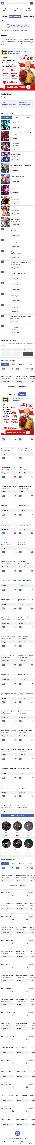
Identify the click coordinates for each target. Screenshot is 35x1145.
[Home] (4, 1142)
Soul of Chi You (22, 564)
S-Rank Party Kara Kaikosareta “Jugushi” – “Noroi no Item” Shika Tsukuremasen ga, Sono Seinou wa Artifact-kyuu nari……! (9, 660)
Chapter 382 (15, 213)
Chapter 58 (19, 990)
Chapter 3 (4, 704)
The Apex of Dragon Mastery (9, 488)
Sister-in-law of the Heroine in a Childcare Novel (9, 737)
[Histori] (22, 1142)
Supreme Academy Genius (8, 583)
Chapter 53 (22, 742)
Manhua (30, 364)
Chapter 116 (22, 646)
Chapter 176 (15, 170)
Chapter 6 (4, 990)
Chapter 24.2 (22, 665)
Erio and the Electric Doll (22, 884)
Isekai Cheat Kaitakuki (7, 912)
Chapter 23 (5, 474)
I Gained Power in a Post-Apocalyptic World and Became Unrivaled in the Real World (26, 507)
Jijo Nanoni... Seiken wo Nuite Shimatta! (7, 884)
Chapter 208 (15, 268)
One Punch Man (15, 327)
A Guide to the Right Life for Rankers (9, 564)
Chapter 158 (15, 127)
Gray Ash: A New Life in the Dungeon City (9, 718)
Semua (5, 364)
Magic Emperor (15, 143)
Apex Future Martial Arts (24, 622)
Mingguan (7, 117)
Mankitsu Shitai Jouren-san (25, 660)
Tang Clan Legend (20, 1082)
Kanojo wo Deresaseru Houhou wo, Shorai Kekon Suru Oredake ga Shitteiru (9, 699)
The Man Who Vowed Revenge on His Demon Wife (7, 1009)
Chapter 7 (4, 1014)
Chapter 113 (22, 723)
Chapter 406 (5, 550)
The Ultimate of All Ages (17, 176)
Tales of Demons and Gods (25, 583)
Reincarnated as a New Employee (22, 1009)
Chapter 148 (20, 941)
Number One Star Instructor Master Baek (9, 794)
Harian (17, 117)
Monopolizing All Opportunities (26, 737)
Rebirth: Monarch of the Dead (9, 756)
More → (31, 900)
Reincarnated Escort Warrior (25, 718)
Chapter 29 (5, 742)
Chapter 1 (4, 889)
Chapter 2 (21, 608)
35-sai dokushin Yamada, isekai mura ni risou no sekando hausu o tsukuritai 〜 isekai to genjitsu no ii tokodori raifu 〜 (7, 961)
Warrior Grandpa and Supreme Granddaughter (26, 641)
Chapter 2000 (15, 224)
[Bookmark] (13, 1142)
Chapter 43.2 (20, 382)
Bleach (13, 198)
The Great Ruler (5, 545)
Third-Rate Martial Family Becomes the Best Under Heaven (9, 468)
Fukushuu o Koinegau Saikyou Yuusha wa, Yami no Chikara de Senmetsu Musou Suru (7, 376)
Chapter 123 (15, 192)
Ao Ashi (13, 208)
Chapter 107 (15, 322)
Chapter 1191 (15, 235)
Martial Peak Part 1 (16, 219)
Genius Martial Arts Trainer (8, 449)
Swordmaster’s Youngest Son (19, 262)
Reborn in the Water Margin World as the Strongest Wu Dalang (26, 449)
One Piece (13, 230)
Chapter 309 (15, 332)
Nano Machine (15, 295)
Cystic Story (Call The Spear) (7, 936)
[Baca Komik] (3, 3)
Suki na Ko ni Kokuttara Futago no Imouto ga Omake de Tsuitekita (7, 985)
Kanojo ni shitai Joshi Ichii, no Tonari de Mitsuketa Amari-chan (7, 1033)
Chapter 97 (22, 474)
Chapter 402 (15, 257)
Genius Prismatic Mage (24, 488)
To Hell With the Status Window (9, 775)
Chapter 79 (22, 454)
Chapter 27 (5, 780)
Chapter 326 (15, 300)
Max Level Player (15, 306)
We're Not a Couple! (6, 1082)
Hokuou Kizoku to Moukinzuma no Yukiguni (22, 1033)
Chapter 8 (4, 966)
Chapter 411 (15, 159)
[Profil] (30, 1142)
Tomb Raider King (16, 154)
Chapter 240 (5, 493)
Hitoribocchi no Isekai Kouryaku (22, 912)
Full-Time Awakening (17, 122)
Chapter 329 (20, 917)
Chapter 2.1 (20, 966)
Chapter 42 (5, 723)
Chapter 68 (19, 1014)
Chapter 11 (22, 512)
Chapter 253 (5, 941)
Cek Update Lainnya (17, 823)
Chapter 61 (5, 646)
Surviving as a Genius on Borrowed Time (26, 526)
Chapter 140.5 (6, 382)
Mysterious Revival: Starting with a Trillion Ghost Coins (26, 679)
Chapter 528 (22, 589)
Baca (6, 843)
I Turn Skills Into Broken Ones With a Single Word (9, 526)
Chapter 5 (19, 1039)
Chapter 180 (15, 289)
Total (28, 117)
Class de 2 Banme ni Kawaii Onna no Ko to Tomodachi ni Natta (22, 376)
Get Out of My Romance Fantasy (26, 603)
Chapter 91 (22, 531)
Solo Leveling (14, 284)
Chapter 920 (5, 627)
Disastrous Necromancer (18, 241)
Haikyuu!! (13, 252)
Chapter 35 (5, 917)
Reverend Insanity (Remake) (22, 1131)
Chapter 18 (5, 531)
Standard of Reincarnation (18, 273)
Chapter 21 (5, 819)
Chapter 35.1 (5, 665)
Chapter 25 (22, 569)
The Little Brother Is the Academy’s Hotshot (22, 1058)
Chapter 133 (20, 1063)
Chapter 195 (15, 278)
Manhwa (21, 364)
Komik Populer (23, 387)
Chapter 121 (5, 454)
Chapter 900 (15, 149)
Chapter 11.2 (5, 1039)
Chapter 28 (19, 1136)
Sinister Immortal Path (7, 603)
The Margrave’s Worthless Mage (9, 814)
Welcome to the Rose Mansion (9, 641)
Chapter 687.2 (16, 203)
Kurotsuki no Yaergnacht (22, 985)
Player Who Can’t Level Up (25, 756)
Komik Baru (22, 894)
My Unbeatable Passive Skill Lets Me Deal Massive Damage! (22, 936)
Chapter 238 (22, 761)
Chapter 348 (22, 627)
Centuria (20, 468)
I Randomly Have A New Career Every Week (9, 622)
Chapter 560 (15, 181)
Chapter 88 (14, 138)
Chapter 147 (5, 800)
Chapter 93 (5, 589)
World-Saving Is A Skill (24, 794)
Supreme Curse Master (22, 1106)
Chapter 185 (5, 684)
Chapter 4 (4, 761)
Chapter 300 (15, 246)
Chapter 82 (22, 493)
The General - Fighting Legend (26, 775)
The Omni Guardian (23, 545)
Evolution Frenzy (5, 679)
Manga (13, 364)
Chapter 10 (19, 889)
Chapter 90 (15, 311)
